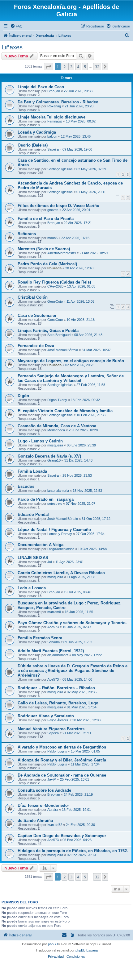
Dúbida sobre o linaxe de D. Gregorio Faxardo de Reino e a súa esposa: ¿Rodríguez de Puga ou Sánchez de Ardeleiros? (72, 671)
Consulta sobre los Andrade (44, 790)
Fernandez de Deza (36, 345)
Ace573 (53, 627)
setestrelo (54, 503)
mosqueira (55, 445)
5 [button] (85, 66)
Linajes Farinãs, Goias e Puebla (48, 330)
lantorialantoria (58, 490)
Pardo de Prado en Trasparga (46, 499)
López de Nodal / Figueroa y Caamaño (54, 529)
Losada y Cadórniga (37, 132)
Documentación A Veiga (40, 544)
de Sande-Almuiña (35, 820)
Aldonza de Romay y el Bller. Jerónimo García (62, 760)
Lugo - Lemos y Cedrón (40, 441)
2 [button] (64, 66)
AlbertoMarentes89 (61, 253)
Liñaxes (12, 47)
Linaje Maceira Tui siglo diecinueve (51, 117)
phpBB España (86, 950)
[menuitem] (16, 26)
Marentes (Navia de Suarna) (44, 249)
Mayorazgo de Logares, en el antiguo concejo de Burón (71, 361)
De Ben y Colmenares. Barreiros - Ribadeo (58, 102)
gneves (52, 210)
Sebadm (53, 642)
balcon (52, 136)
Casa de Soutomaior (37, 315)
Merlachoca (56, 430)
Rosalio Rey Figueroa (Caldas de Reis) (54, 282)
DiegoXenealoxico (60, 549)
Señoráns (27, 233)
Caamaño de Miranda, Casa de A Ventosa (57, 426)
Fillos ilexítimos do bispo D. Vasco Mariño (58, 205)
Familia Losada (32, 471)
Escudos (26, 486)
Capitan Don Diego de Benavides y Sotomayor (62, 835)
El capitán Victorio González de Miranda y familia (65, 410)
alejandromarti (57, 655)
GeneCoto (55, 301)
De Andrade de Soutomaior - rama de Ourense (62, 775)
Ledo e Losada (32, 588)
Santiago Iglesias (60, 169)
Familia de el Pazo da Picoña (46, 218)
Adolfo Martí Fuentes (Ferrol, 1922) (51, 651)
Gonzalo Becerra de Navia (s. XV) (49, 456)
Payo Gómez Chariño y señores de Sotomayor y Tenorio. (72, 622)
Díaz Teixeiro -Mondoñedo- (43, 805)
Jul (49, 562)
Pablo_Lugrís (57, 751)
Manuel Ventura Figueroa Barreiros (51, 729)
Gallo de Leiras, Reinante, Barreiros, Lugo (58, 703)
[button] (48, 66)
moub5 (52, 238)
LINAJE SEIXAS (33, 557)
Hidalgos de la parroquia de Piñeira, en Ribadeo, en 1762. (73, 850)
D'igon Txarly (57, 400)
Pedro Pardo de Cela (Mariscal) (47, 264)
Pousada (54, 268)
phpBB (53, 944)
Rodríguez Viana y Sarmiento (46, 716)
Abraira (52, 809)
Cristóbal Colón (33, 297)
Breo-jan (53, 91)
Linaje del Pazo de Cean (41, 87)
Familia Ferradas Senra (40, 638)
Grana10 (54, 460)
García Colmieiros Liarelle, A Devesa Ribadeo (61, 572)
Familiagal (54, 121)
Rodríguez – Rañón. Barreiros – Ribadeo (56, 688)
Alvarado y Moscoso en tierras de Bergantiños (62, 747)
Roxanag (54, 106)
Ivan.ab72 (54, 825)
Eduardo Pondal (33, 514)
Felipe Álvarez (58, 720)
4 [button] (78, 66)
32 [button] (97, 66)
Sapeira (53, 149)
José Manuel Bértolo (62, 350)
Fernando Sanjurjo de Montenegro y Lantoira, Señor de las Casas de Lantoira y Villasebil (71, 378)
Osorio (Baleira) (33, 145)
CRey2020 (55, 286)
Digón (23, 395)
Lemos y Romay (59, 534)
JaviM (51, 779)
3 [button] (71, 66)
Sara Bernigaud (59, 335)
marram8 (54, 612)
